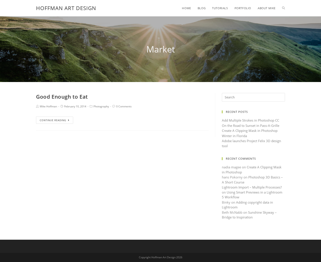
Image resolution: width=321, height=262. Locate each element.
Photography (101, 106)
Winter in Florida (234, 136)
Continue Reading (53, 120)
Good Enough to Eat (62, 96)
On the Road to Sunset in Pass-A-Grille (250, 125)
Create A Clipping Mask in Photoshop (250, 130)
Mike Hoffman (48, 106)
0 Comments (124, 106)
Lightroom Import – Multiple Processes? (252, 187)
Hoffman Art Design (66, 8)
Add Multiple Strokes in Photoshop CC (250, 120)
